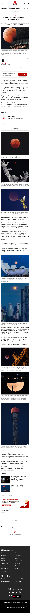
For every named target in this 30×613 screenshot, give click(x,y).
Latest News (12, 8)
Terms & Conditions (15, 606)
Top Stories (4, 8)
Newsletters (4, 571)
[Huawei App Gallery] (17, 596)
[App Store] (11, 596)
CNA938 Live (18, 560)
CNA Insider (18, 555)
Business (3, 555)
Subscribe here (6, 505)
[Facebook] (9, 592)
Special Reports (5, 568)
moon (3, 513)
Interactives (18, 563)
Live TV (3, 566)
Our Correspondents (20, 584)
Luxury (16, 558)
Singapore (18, 8)
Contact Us (18, 581)
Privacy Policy (24, 606)
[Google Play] (9, 596)
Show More (15, 128)
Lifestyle (3, 558)
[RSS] (20, 592)
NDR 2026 (25, 8)
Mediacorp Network (20, 578)
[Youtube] (13, 592)
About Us (3, 578)
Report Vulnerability (11, 607)
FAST (21, 74)
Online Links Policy (20, 607)
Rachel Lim (3, 63)
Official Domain (6, 606)
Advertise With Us (5, 581)
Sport (16, 566)
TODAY (3, 560)
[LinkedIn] (16, 592)
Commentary (4, 563)
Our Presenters (5, 584)
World (16, 568)
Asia (15, 15)
